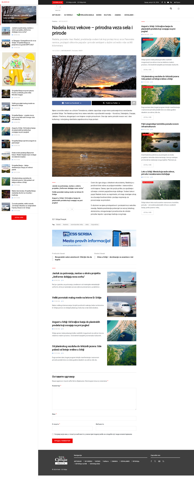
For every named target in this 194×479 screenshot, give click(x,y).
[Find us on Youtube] (168, 2)
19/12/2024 (56, 50)
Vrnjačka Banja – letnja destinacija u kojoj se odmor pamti (22, 167)
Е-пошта (56, 424)
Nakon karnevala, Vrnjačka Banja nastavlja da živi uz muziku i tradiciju (24, 193)
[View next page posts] (72, 209)
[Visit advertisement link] (19, 69)
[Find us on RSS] (171, 2)
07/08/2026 (56, 301)
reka (87, 224)
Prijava (178, 2)
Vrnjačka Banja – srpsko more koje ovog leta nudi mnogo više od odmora (23, 117)
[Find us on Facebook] (162, 2)
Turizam (75, 50)
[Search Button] (171, 8)
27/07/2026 (56, 353)
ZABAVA (118, 15)
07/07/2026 (145, 177)
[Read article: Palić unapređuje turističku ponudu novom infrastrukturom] (160, 142)
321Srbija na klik (71, 2)
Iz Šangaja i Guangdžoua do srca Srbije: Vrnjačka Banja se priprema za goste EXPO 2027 (24, 43)
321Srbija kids (81, 2)
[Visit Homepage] (58, 8)
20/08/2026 (56, 280)
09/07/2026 (145, 129)
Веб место (100, 424)
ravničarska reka (77, 224)
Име (54, 414)
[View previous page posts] (68, 209)
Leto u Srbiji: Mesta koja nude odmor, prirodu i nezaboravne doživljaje (158, 172)
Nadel (58, 224)
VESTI (80, 50)
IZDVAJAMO (128, 15)
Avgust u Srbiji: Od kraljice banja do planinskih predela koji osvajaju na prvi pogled (23, 130)
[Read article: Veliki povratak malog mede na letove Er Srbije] (121, 306)
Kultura (106, 461)
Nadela (65, 224)
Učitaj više (19, 217)
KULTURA (107, 15)
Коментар (56, 386)
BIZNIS (98, 15)
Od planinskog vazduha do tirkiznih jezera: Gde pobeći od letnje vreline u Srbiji (23, 180)
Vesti (58, 469)
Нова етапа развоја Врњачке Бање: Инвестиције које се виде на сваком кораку (24, 155)
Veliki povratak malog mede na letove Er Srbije (76, 297)
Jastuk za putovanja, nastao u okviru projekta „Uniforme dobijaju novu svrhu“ (22, 30)
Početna (54, 21)
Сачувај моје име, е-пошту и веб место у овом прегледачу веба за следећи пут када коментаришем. (93, 434)
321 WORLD (68, 15)
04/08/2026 (56, 329)
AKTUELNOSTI (63, 21)
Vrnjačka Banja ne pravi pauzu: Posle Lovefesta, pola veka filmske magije (23, 93)
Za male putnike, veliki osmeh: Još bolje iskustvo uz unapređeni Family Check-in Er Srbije (24, 206)
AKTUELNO (56, 15)
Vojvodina (94, 224)
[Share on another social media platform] (133, 103)
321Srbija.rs (57, 2)
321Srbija (64, 469)
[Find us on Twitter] (165, 2)
